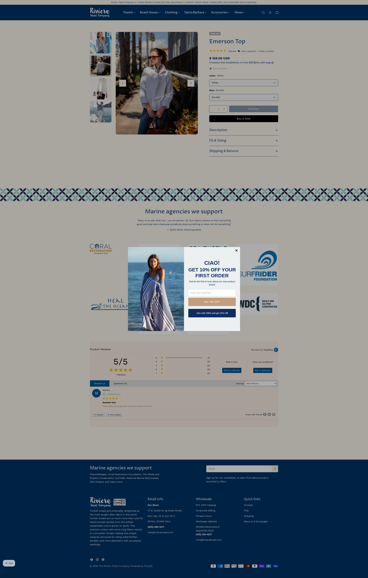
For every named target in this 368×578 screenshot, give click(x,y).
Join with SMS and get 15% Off (212, 313)
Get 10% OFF (212, 301)
